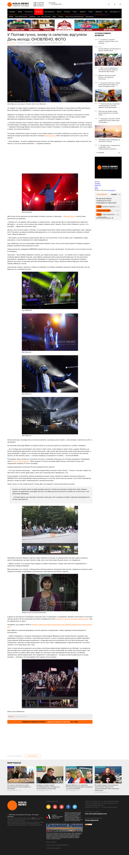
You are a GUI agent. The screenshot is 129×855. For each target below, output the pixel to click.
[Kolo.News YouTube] (108, 167)
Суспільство (29, 12)
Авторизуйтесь (33, 756)
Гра (106, 12)
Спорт (75, 12)
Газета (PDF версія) (21, 16)
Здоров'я (83, 12)
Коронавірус (90, 16)
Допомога (99, 12)
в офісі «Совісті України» (20, 461)
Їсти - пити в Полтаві (44, 16)
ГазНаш (60, 16)
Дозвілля (39, 12)
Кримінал (32, 16)
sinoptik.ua (112, 190)
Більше (114, 194)
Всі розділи (114, 12)
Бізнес (59, 12)
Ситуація (67, 12)
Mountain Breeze (69, 216)
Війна (54, 16)
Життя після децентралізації (74, 16)
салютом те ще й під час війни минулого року (72, 619)
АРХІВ (11, 16)
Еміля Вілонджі (49, 136)
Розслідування (49, 12)
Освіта (91, 12)
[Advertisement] (49, 158)
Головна (12, 12)
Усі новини (100, 152)
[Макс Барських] (50, 350)
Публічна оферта (53, 848)
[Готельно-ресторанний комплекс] (64, 25)
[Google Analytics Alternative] (88, 825)
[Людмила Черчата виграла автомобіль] (50, 611)
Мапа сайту (51, 842)
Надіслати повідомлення (57, 845)
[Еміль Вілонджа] (50, 210)
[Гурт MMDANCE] (50, 308)
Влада (20, 12)
